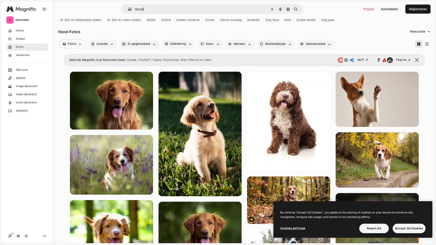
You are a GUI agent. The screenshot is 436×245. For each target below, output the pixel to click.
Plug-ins (401, 60)
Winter (151, 20)
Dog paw (327, 20)
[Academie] (18, 236)
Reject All (374, 228)
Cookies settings (292, 228)
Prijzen (368, 9)
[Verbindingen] (10, 236)
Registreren (418, 9)
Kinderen (253, 20)
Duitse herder (306, 20)
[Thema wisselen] (26, 236)
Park (287, 20)
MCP (361, 60)
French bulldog (231, 20)
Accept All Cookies (409, 228)
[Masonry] (418, 44)
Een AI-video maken (126, 20)
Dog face (272, 20)
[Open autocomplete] (128, 9)
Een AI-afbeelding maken (83, 20)
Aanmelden (389, 9)
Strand (166, 20)
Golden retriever (188, 20)
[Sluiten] (417, 60)
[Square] (427, 44)
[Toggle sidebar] (44, 9)
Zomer (210, 20)
